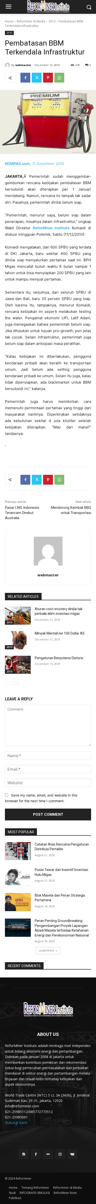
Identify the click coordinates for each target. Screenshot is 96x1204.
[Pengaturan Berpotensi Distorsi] (18, 665)
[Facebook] (25, 78)
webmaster (23, 65)
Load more (46, 950)
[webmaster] (8, 65)
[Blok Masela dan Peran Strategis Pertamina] (18, 902)
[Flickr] (48, 1154)
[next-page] (16, 682)
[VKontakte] (72, 1154)
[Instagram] (60, 1154)
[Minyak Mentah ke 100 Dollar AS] (18, 640)
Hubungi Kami (16, 1122)
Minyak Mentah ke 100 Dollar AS (60, 633)
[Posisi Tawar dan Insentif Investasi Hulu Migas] (18, 877)
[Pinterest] (48, 78)
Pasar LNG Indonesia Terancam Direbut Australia (22, 512)
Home (9, 21)
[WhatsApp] (59, 78)
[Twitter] (37, 78)
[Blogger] (24, 1154)
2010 (51, 21)
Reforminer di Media (31, 21)
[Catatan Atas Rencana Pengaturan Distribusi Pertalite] (18, 851)
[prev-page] (8, 682)
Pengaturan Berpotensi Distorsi (59, 658)
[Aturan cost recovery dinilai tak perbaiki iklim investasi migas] (18, 616)
